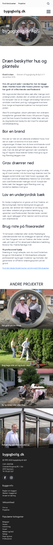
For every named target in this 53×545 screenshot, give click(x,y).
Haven (5, 524)
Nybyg (4, 534)
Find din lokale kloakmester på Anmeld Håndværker (25, 268)
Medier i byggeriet (9, 493)
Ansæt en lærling (9, 496)
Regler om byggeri (9, 491)
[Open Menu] (49, 12)
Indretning (6, 527)
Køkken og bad (7, 532)
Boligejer (5, 522)
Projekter (22, 3)
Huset (4, 529)
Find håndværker (9, 3)
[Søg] (48, 3)
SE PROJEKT (26, 311)
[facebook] (4, 477)
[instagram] (11, 477)
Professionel (7, 539)
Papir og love (7, 536)
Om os (5, 508)
